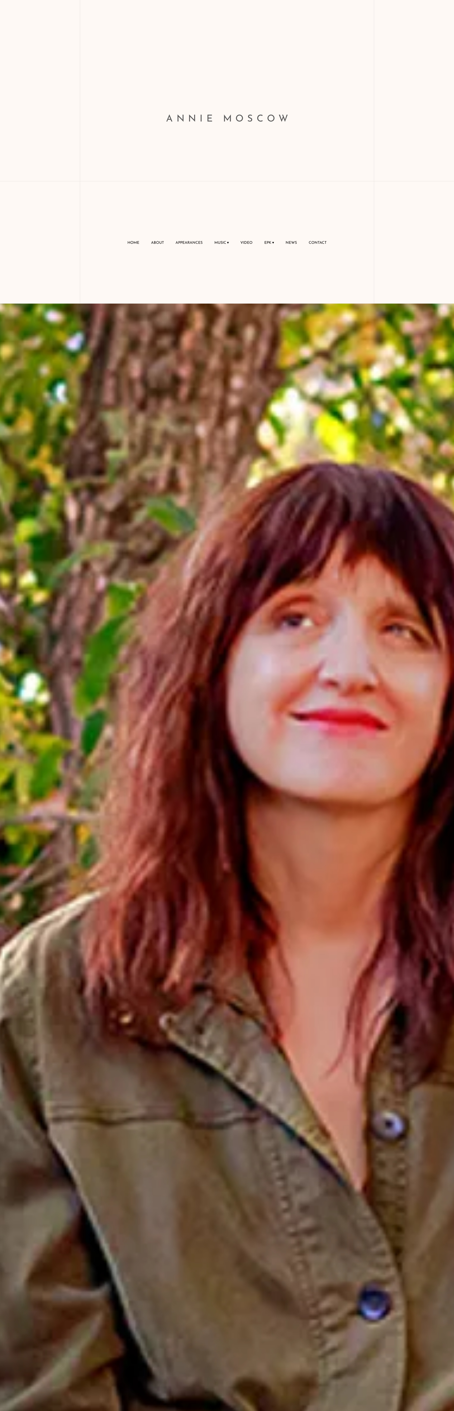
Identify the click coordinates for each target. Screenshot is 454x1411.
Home (133, 243)
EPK (267, 243)
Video (246, 243)
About (157, 243)
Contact (318, 243)
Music (220, 243)
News (291, 243)
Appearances (189, 243)
